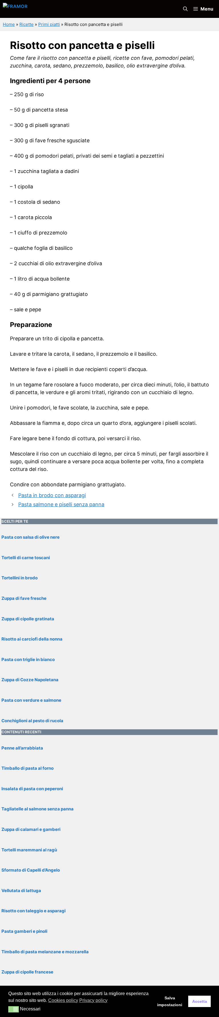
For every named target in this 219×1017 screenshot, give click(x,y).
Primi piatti (49, 24)
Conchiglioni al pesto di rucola (32, 720)
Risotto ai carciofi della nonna (31, 639)
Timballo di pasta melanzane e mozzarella (45, 951)
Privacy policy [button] (93, 1000)
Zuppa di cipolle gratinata (27, 618)
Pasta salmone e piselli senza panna (61, 504)
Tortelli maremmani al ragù (29, 850)
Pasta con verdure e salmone (31, 700)
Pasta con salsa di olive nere (30, 537)
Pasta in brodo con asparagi (52, 495)
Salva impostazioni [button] (169, 1001)
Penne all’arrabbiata (22, 748)
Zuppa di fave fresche (23, 598)
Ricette (26, 24)
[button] (185, 9)
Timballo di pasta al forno (27, 768)
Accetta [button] (199, 1001)
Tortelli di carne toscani (25, 557)
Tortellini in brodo (19, 577)
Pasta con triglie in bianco (28, 659)
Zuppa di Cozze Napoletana (29, 679)
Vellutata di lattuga (21, 890)
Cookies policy (63, 1000)
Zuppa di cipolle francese (27, 972)
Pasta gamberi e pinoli (24, 931)
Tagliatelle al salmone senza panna (37, 809)
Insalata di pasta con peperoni (32, 788)
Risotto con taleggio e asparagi (33, 910)
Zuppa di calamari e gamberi (30, 829)
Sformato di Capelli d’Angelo (30, 870)
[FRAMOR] (63, 9)
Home (9, 24)
